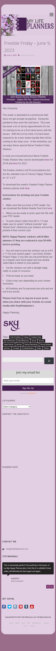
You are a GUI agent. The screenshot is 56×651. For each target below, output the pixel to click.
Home (11, 623)
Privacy (32, 626)
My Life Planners (10, 341)
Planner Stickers (45, 344)
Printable (16, 348)
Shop (23, 623)
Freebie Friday (36, 337)
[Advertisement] (18, 442)
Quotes (39, 348)
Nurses (41, 341)
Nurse (34, 341)
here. (27, 188)
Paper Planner (9, 344)
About (17, 623)
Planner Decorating (31, 344)
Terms (25, 626)
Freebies (23, 55)
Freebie (26, 337)
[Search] (49, 360)
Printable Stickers (28, 348)
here (47, 159)
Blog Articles (36, 623)
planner (19, 344)
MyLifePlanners (23, 341)
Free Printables (15, 337)
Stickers (31, 55)
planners (7, 348)
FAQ (28, 623)
